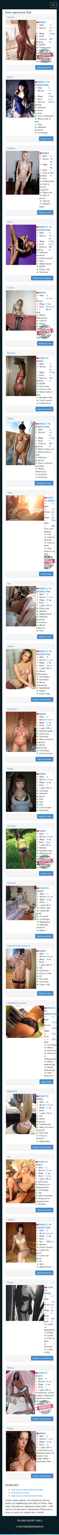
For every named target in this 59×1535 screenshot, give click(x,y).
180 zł (49, 605)
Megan (10, 1428)
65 (50, 372)
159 (52, 1301)
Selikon (55, 1033)
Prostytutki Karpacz (20, 1492)
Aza (9, 583)
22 (46, 1167)
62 (47, 1235)
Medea (10, 1367)
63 (47, 782)
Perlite (10, 768)
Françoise (12, 708)
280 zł (53, 527)
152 (50, 235)
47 (47, 722)
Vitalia (10, 418)
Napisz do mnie (45, 212)
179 (53, 509)
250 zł (49, 964)
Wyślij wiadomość (44, 67)
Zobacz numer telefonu (42, 278)
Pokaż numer (46, 138)
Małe (51, 244)
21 (52, 503)
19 (50, 25)
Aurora (10, 1282)
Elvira (10, 221)
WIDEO (42, 22)
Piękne (49, 665)
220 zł (50, 379)
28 (47, 657)
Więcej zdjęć (46, 1081)
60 (47, 303)
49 (49, 96)
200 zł (50, 445)
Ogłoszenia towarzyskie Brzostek (27, 1489)
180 (47, 298)
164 (47, 836)
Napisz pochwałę (44, 409)
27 (47, 594)
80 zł (48, 844)
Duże (50, 99)
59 (53, 1027)
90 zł (48, 905)
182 (50, 366)
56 (52, 514)
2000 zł (49, 1241)
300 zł (50, 40)
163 (48, 896)
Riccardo (11, 882)
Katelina (11, 148)
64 (50, 33)
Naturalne (50, 306)
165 (51, 158)
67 (47, 662)
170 (47, 1438)
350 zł (48, 309)
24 (51, 155)
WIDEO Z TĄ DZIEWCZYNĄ (42, 83)
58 (47, 1441)
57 (46, 1173)
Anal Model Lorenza (16, 1002)
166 (47, 956)
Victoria (10, 17)
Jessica (10, 646)
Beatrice (11, 352)
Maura (10, 76)
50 (47, 839)
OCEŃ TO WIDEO (42, 360)
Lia (8, 1156)
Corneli (10, 287)
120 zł (51, 101)
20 (50, 429)
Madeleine (12, 1091)
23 (50, 363)
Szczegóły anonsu (44, 483)
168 (50, 432)
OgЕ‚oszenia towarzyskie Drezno (27, 1495)
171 (47, 659)
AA (47, 1444)
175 (47, 597)
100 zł (51, 174)
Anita (9, 492)
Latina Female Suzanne (18, 945)
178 (50, 27)
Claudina (11, 825)
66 (51, 164)
